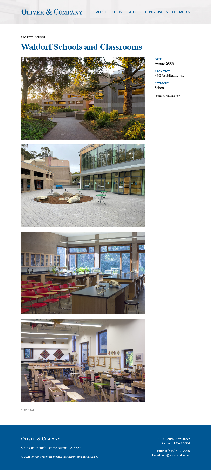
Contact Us (181, 12)
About (101, 12)
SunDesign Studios (87, 456)
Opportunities (156, 12)
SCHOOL (40, 37)
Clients (116, 12)
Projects (134, 12)
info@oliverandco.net (175, 455)
